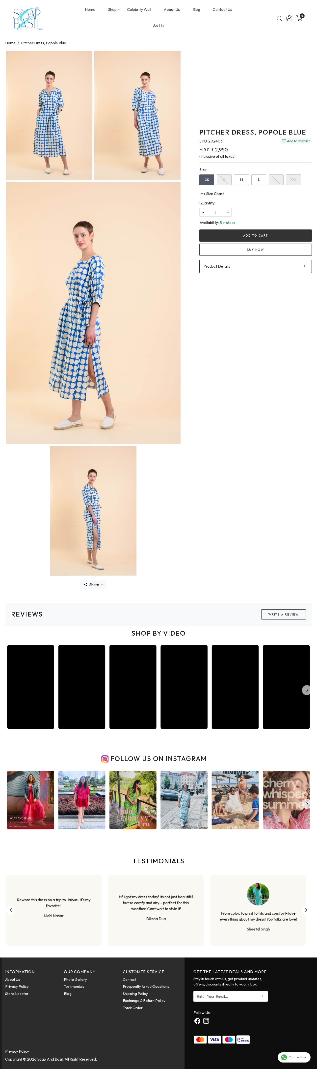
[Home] (28, 18)
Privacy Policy (17, 986)
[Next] (307, 690)
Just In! (158, 25)
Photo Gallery (75, 979)
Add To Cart (255, 235)
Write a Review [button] (283, 614)
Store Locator (16, 993)
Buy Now (255, 250)
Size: (203, 169)
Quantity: (207, 202)
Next (306, 910)
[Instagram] (206, 1021)
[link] (279, 18)
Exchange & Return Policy (144, 1000)
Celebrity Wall (139, 9)
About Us (172, 9)
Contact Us (222, 9)
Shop (112, 9)
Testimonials (74, 986)
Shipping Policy (135, 993)
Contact (129, 979)
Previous (10, 910)
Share (94, 584)
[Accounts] (289, 18)
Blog (196, 9)
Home (90, 9)
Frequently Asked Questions (146, 986)
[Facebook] (197, 1021)
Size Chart (214, 193)
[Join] (262, 996)
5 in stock (228, 222)
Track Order (133, 1007)
